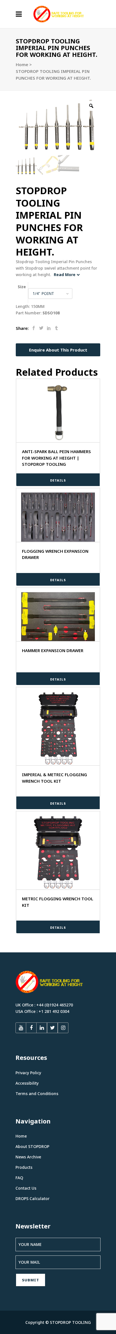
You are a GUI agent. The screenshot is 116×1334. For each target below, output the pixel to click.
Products (23, 1167)
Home (22, 64)
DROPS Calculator (32, 1198)
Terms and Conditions (36, 1093)
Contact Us (25, 1188)
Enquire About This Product (58, 350)
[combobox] (50, 293)
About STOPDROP (32, 1146)
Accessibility (27, 1083)
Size (22, 286)
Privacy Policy (28, 1072)
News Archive (28, 1157)
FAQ (19, 1177)
